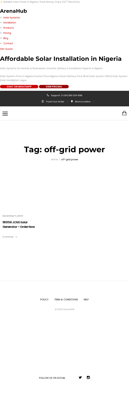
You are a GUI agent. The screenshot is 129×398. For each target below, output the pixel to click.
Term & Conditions (66, 299)
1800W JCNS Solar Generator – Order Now (19, 224)
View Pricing (54, 86)
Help (86, 299)
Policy (44, 299)
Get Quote (6, 49)
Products (8, 27)
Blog (5, 38)
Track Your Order (55, 101)
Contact (8, 43)
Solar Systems (11, 17)
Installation (9, 22)
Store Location (83, 101)
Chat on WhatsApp (19, 86)
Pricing (7, 33)
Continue (8, 236)
